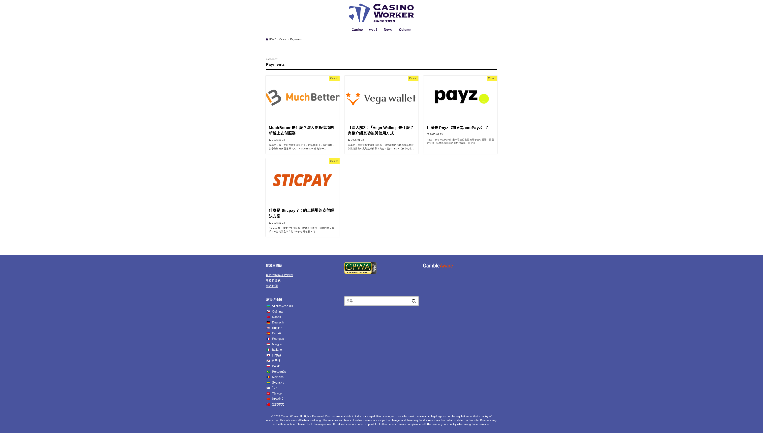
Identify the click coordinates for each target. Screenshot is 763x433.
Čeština (277, 311)
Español (277, 333)
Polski (276, 366)
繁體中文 (278, 404)
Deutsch (278, 322)
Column (405, 29)
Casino (357, 29)
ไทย (274, 388)
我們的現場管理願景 (279, 275)
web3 (373, 29)
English (277, 327)
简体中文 (278, 398)
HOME (272, 39)
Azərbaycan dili (282, 306)
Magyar (277, 344)
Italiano (277, 349)
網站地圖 (272, 286)
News (388, 29)
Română (278, 377)
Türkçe (277, 393)
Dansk (276, 316)
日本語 (276, 355)
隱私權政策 (273, 280)
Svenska (278, 382)
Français (278, 338)
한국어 (276, 360)
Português (279, 371)
